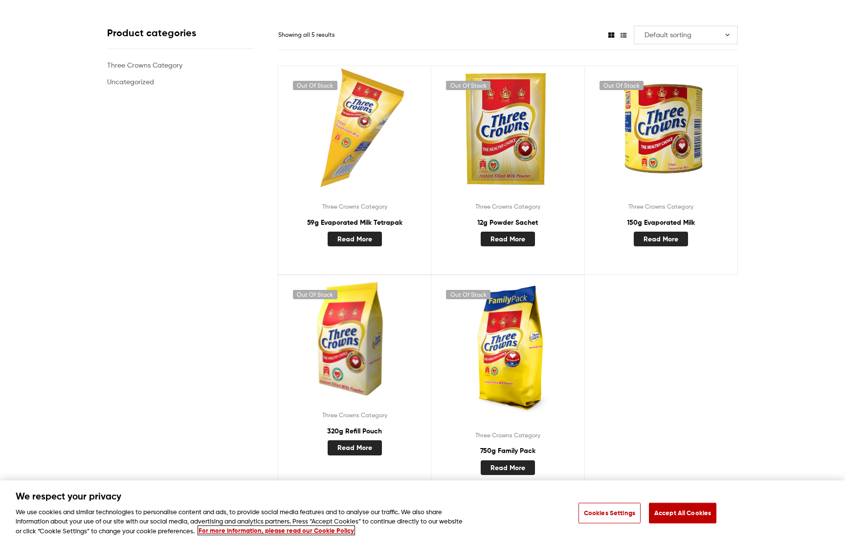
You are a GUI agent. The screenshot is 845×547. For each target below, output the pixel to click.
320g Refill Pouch (354, 431)
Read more (354, 239)
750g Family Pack (507, 450)
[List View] (623, 34)
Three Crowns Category (354, 206)
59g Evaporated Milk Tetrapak (354, 222)
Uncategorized (130, 81)
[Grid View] (611, 34)
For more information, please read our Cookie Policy (276, 530)
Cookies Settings (609, 512)
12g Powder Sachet (507, 222)
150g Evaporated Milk (661, 222)
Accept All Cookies (682, 512)
